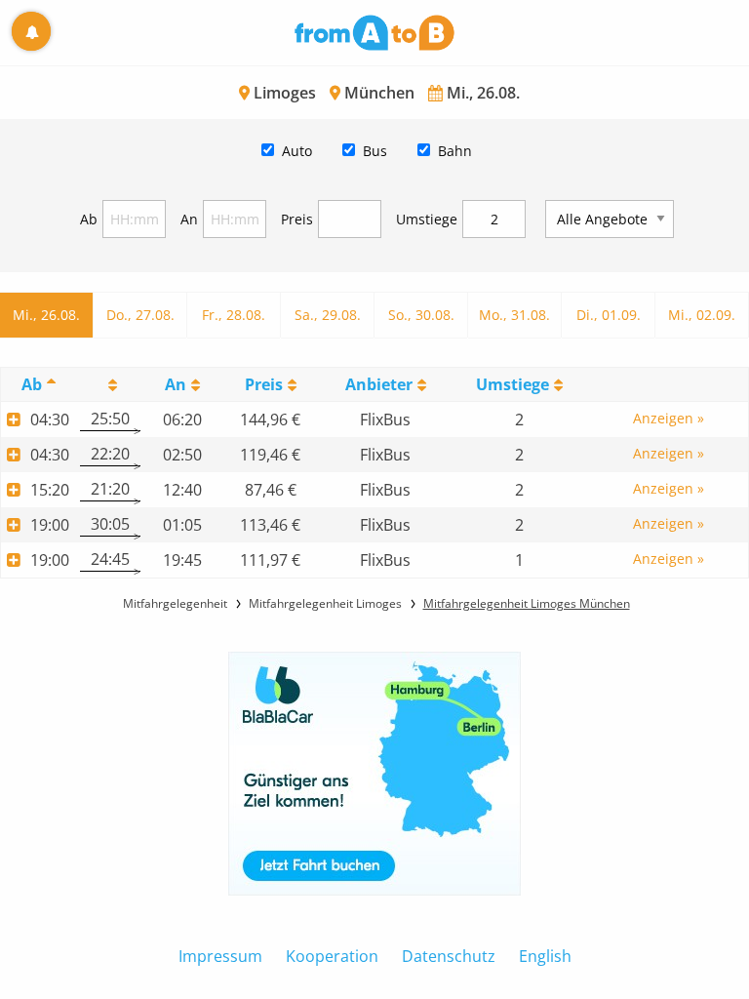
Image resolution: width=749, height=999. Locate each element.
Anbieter (379, 384)
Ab (89, 219)
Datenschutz (448, 956)
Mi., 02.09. (701, 314)
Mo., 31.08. (514, 314)
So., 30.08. (421, 314)
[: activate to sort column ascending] (110, 384)
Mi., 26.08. (46, 314)
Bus (375, 150)
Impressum (220, 956)
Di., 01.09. (608, 314)
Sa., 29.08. (328, 314)
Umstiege (426, 219)
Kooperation (332, 956)
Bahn (455, 150)
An (189, 219)
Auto (297, 150)
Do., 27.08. (140, 314)
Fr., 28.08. (233, 314)
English (545, 956)
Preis (297, 219)
